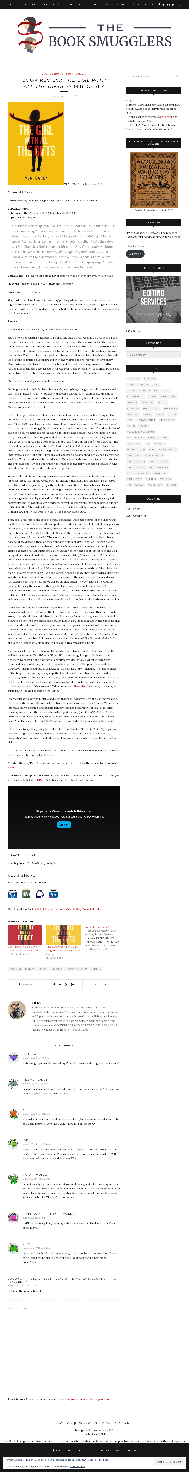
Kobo (85, 909)
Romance (159, 444)
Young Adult (155, 485)
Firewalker (80, 686)
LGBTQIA (173, 414)
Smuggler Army (168, 450)
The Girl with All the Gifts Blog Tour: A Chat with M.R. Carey (63, 950)
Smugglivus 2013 (136, 467)
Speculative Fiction (77, 969)
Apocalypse (15, 969)
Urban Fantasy (135, 485)
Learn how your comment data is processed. (84, 1399)
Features (49, 4)
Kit (25, 1109)
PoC (148, 444)
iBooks (96, 909)
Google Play (73, 909)
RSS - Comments (136, 515)
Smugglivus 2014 (159, 467)
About (12, 4)
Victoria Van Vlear (37, 1174)
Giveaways (133, 408)
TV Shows (165, 479)
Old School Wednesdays (140, 432)
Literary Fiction (146, 420)
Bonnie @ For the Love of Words (48, 1213)
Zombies (96, 969)
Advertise (73, 4)
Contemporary (135, 397)
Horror (43, 969)
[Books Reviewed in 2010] (104, 938)
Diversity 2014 (168, 397)
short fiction (165, 117)
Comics (166, 391)
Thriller (151, 479)
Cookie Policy (77, 1466)
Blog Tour (150, 379)
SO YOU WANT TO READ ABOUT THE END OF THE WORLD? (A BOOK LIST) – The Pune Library (62, 1280)
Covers (152, 397)
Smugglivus (133, 455)
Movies (131, 426)
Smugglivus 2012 (158, 461)
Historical (133, 414)
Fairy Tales (147, 402)
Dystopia (30, 969)
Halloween (170, 408)
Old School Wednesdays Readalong (147, 438)
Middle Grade (167, 420)
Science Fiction (136, 450)
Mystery (144, 426)
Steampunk (160, 473)
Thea (102, 984)
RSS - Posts (133, 331)
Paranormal (134, 444)
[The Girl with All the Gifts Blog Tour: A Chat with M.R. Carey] (63, 935)
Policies (30, 4)
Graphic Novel (151, 408)
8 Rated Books (52, 74)
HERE (11, 767)
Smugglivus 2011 (136, 461)
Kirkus (160, 414)
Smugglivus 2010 (154, 455)
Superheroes (134, 479)
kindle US (38, 909)
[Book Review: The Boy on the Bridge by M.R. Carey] (25, 935)
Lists (130, 420)
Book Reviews (75, 74)
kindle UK (51, 909)
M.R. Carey (56, 969)
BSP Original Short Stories (142, 391)
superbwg (31, 1053)
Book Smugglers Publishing (143, 385)
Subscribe (135, 253)
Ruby (26, 1244)
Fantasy (162, 402)
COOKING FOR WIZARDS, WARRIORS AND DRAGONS (121, 4)
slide (152, 450)
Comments (26, 984)
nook (62, 909)
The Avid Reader (35, 1079)
